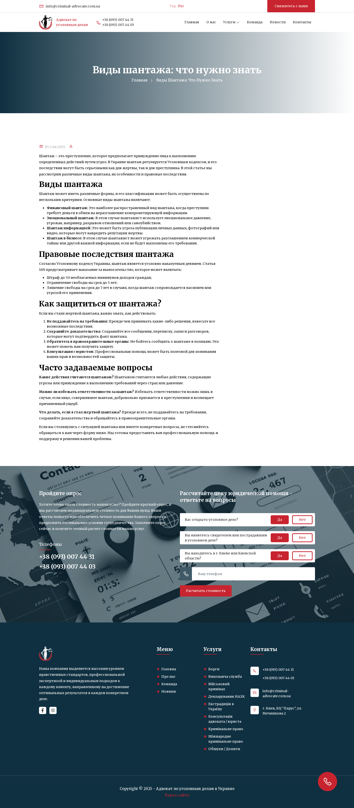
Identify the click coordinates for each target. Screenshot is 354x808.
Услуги (229, 22)
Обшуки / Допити (224, 749)
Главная (191, 22)
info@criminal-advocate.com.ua (72, 6)
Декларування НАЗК (226, 696)
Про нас (168, 676)
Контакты (302, 22)
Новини (168, 691)
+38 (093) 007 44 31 (117, 20)
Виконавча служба (225, 676)
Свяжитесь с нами (291, 6)
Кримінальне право (225, 729)
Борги (213, 669)
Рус (181, 6)
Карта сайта (177, 795)
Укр (172, 6)
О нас (211, 22)
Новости (278, 22)
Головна (168, 669)
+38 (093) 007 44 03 (118, 25)
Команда (254, 22)
